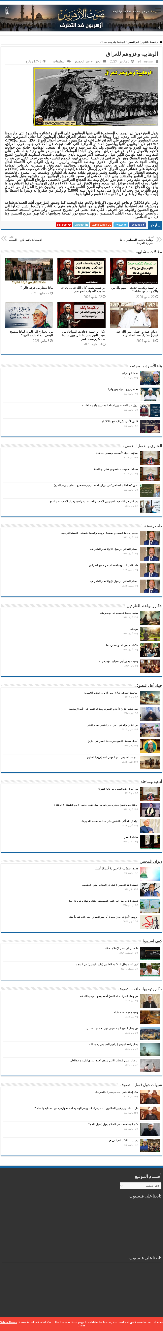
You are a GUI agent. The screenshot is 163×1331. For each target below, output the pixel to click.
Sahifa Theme (8, 1322)
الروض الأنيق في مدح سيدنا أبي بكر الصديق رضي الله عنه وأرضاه (103, 916)
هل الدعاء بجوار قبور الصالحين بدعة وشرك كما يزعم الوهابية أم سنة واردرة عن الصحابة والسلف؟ (86, 1108)
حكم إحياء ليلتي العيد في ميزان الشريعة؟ (116, 1091)
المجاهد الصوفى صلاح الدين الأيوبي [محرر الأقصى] (111, 692)
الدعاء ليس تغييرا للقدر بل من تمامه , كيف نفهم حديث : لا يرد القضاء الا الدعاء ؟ (96, 804)
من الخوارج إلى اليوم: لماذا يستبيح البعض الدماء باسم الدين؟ (31, 333)
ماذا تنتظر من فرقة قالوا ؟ (36, 287)
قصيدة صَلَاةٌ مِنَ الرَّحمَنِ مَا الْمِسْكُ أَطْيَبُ (116, 868)
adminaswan (146, 61)
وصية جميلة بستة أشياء (126, 1012)
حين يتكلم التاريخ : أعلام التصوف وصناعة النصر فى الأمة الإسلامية (103, 708)
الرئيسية (155, 41)
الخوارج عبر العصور (137, 41)
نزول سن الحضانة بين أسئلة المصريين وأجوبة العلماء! (110, 405)
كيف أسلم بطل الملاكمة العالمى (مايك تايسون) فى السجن (107, 964)
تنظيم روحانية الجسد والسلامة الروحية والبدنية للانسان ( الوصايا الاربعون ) (99, 532)
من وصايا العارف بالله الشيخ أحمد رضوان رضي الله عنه (109, 996)
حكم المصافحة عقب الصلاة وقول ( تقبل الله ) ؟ (113, 1124)
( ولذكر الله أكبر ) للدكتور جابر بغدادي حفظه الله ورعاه (109, 820)
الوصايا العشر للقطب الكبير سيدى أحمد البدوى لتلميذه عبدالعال (104, 1060)
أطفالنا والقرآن (130, 373)
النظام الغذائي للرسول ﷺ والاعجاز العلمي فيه (113, 549)
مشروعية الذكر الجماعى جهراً (122, 1140)
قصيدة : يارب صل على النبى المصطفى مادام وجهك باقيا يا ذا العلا (103, 900)
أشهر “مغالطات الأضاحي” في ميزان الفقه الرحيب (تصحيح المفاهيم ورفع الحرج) (96, 485)
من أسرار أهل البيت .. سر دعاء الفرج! (118, 788)
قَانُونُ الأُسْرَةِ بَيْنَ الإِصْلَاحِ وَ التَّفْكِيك (120, 421)
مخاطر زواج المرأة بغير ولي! (123, 389)
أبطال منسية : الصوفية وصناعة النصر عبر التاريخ (112, 741)
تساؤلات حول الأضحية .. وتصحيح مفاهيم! (117, 452)
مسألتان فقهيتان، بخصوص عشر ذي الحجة (116, 469)
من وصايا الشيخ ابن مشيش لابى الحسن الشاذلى (112, 1028)
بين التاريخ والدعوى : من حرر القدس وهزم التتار (113, 724)
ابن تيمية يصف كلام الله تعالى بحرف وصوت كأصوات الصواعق (83, 289)
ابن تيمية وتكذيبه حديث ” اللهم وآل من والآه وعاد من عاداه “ (134, 289)
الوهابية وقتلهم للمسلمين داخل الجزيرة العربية (136, 240)
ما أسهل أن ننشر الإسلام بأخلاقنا (121, 948)
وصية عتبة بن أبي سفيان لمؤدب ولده (118, 661)
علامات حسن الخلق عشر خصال (121, 645)
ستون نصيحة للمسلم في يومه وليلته (119, 612)
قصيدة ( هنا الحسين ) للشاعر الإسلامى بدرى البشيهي (110, 884)
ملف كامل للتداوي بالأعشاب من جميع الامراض (113, 565)
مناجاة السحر (131, 837)
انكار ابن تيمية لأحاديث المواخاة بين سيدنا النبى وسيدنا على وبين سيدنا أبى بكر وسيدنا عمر (84, 335)
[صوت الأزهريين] (81, 17)
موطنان (134, 628)
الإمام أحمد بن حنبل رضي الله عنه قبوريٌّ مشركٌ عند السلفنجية (137, 333)
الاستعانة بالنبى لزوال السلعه (25, 238)
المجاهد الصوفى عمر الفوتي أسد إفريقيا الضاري (112, 757)
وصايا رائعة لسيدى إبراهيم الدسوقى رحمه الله (113, 1044)
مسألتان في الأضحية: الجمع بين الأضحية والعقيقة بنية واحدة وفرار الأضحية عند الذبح (94, 501)
